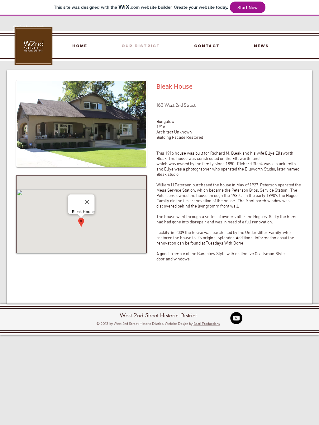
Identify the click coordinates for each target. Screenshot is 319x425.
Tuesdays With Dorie (224, 243)
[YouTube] (236, 318)
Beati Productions (206, 323)
